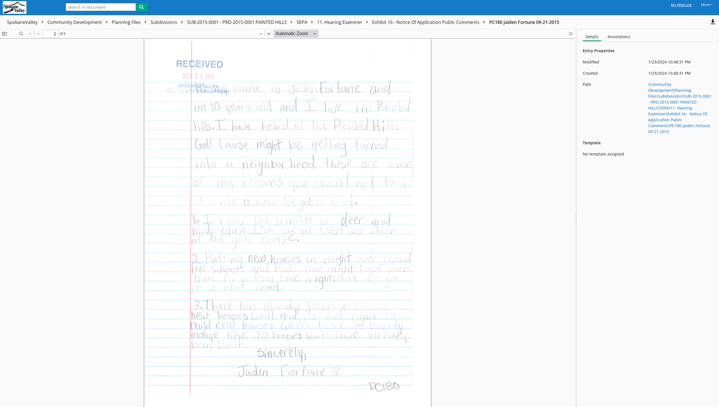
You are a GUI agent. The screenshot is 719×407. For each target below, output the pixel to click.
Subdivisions (164, 22)
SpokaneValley (23, 22)
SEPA (302, 22)
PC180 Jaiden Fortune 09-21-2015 (524, 22)
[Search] (141, 7)
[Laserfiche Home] (29, 7)
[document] (648, 218)
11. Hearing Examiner (340, 22)
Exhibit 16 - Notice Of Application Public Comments (426, 22)
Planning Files (127, 22)
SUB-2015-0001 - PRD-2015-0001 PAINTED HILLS (237, 22)
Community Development (75, 22)
